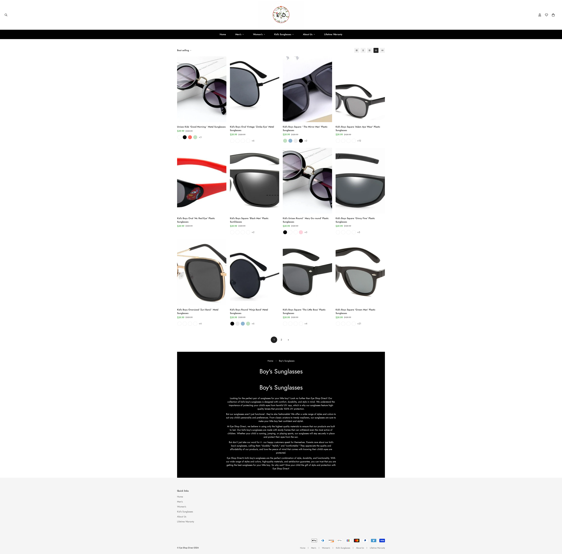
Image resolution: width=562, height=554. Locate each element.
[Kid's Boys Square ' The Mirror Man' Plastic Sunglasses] (307, 89)
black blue (232, 232)
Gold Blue (237, 141)
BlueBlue (348, 232)
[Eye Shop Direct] (281, 15)
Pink (301, 232)
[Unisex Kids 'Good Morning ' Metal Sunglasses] (201, 89)
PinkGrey (343, 232)
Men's (238, 34)
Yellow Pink (343, 141)
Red (190, 137)
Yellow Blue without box (354, 324)
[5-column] (382, 50)
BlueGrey (354, 232)
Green (195, 137)
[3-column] (369, 50)
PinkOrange (338, 232)
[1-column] (356, 50)
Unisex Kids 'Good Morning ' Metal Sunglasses (201, 126)
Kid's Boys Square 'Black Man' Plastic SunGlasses (249, 220)
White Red (354, 141)
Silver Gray (248, 141)
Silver (296, 141)
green (248, 324)
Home (223, 34)
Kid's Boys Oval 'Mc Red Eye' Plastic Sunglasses (196, 220)
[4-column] (375, 50)
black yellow (237, 232)
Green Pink (338, 141)
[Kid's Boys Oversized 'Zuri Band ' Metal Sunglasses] (201, 272)
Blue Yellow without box (348, 324)
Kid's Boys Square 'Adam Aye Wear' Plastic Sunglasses (358, 128)
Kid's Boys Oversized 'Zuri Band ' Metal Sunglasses (197, 311)
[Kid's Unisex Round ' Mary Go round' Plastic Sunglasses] (307, 181)
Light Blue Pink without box (338, 324)
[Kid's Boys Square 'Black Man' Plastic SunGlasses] (254, 181)
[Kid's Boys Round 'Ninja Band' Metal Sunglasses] (254, 272)
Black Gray (243, 141)
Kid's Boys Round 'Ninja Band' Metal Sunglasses (249, 311)
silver (237, 324)
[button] (553, 15)
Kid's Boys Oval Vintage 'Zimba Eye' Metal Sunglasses (252, 128)
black (232, 324)
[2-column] (363, 50)
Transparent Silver (296, 324)
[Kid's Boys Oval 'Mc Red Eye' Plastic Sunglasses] (201, 181)
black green (248, 232)
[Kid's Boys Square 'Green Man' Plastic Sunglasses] (360, 272)
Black (185, 137)
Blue (290, 141)
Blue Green (296, 232)
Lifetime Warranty (333, 34)
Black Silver (285, 324)
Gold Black (179, 324)
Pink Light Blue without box (343, 324)
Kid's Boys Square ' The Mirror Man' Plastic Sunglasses (305, 128)
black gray (243, 232)
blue (243, 324)
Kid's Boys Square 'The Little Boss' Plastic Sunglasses (304, 311)
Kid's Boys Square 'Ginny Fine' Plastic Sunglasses (355, 220)
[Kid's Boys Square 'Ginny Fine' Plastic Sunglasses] (360, 181)
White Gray (301, 324)
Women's (258, 34)
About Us (307, 34)
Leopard (179, 137)
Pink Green (348, 141)
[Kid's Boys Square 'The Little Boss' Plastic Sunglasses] (307, 272)
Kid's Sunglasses (282, 34)
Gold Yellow (190, 324)
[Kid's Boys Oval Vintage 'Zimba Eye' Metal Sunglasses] (254, 89)
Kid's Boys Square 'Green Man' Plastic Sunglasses (355, 311)
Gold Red (232, 141)
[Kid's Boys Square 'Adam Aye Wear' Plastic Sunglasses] (360, 89)
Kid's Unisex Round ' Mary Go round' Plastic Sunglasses (306, 220)
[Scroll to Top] (556, 538)
